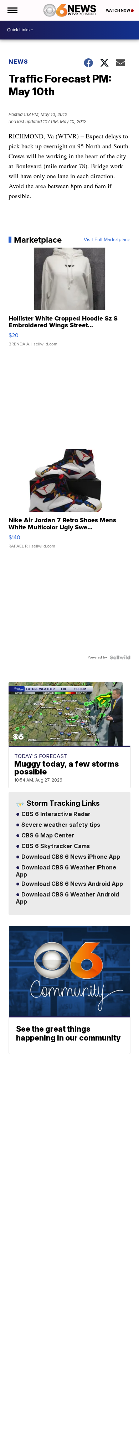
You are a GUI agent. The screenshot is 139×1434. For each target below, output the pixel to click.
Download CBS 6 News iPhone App (70, 857)
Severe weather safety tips (60, 825)
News (18, 61)
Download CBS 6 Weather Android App (67, 898)
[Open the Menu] (12, 10)
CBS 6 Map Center (47, 835)
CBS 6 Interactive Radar (55, 814)
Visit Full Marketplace (107, 239)
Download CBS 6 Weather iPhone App (66, 871)
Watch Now (118, 10)
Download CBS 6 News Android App (71, 884)
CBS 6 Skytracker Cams (55, 846)
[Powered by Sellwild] (120, 657)
